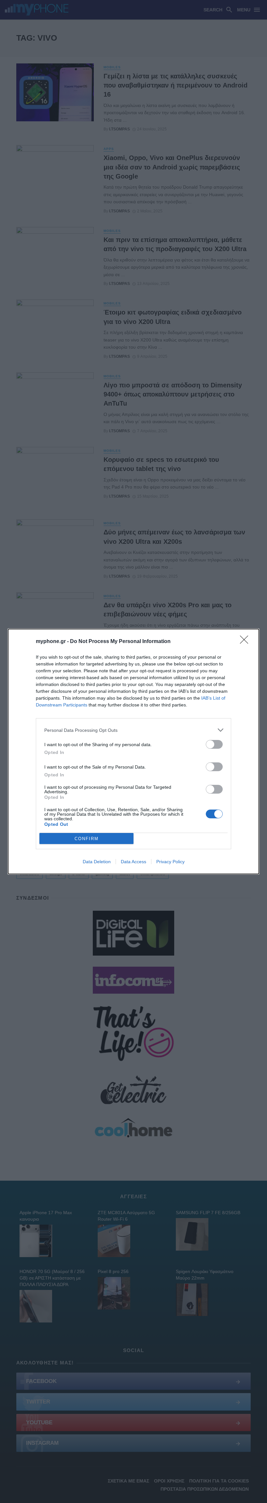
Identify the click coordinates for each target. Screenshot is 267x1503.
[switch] (214, 744)
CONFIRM (87, 838)
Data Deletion (97, 861)
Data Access (133, 861)
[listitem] (133, 730)
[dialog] (133, 751)
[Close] (246, 642)
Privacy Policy (170, 861)
